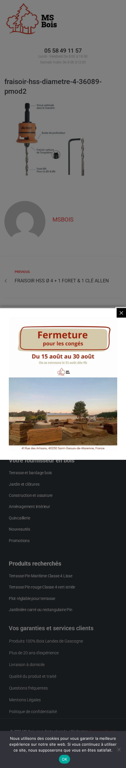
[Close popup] (121, 313)
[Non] (119, 749)
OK (64, 759)
